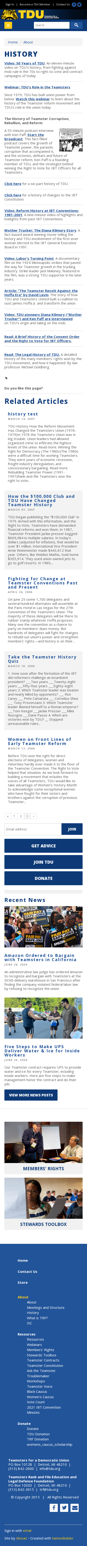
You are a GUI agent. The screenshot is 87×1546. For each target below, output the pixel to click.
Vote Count (36, 1402)
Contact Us (63, 4)
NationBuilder (63, 1538)
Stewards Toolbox (41, 1355)
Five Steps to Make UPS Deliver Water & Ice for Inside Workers (42, 1051)
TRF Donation (38, 1439)
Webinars (34, 1344)
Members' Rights (40, 1349)
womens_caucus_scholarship (49, 1444)
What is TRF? (37, 1318)
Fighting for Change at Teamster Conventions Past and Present (43, 583)
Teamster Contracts (43, 1360)
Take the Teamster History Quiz (42, 659)
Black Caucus (37, 1391)
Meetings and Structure (45, 1307)
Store (23, 1282)
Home (13, 42)
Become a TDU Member (35, 4)
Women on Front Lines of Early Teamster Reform (39, 741)
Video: (14, 314)
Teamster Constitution (45, 1365)
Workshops (36, 1381)
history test (23, 414)
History (33, 1312)
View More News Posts (31, 1095)
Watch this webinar (33, 99)
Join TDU (43, 862)
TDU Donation (38, 1434)
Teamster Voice (39, 1386)
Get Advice (43, 846)
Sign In (10, 4)
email (27, 1530)
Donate (43, 878)
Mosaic (21, 1538)
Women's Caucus (40, 1396)
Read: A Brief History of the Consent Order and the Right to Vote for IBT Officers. (42, 338)
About (28, 42)
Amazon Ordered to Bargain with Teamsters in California (40, 957)
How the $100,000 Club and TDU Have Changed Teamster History (41, 500)
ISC (29, 1323)
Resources (26, 1334)
